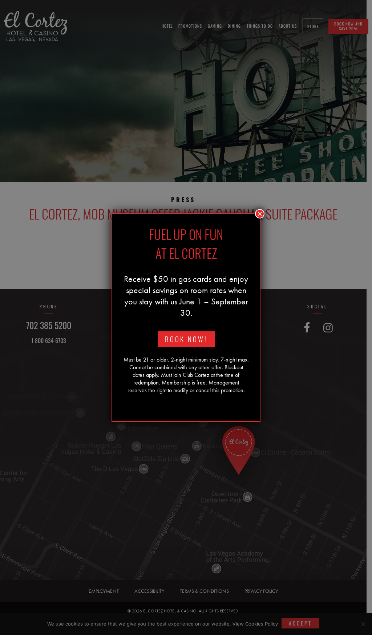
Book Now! (186, 339)
